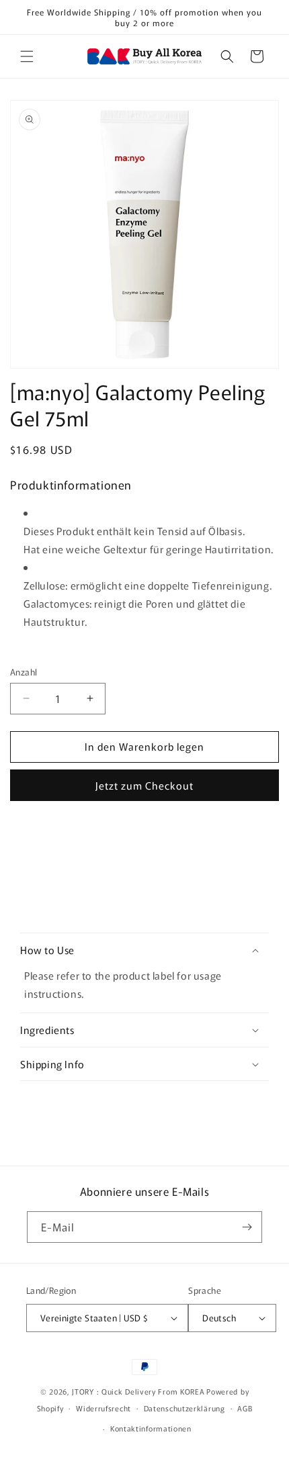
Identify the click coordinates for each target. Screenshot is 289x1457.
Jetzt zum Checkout (144, 785)
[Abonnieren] (246, 1227)
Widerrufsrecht (103, 1408)
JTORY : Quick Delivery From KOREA (138, 1391)
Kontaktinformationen (151, 1428)
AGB (244, 1408)
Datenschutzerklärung (184, 1408)
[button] (27, 56)
